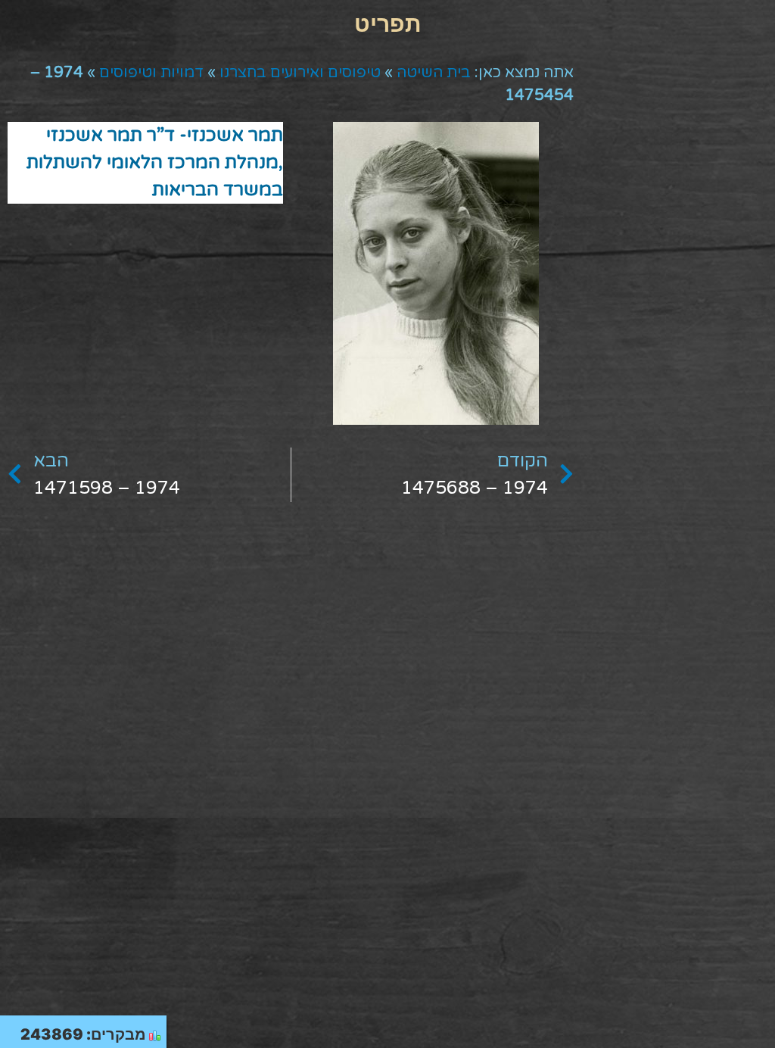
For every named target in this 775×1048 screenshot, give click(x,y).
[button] (387, 23)
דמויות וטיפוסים (151, 73)
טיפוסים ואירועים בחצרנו (300, 73)
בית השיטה (434, 73)
